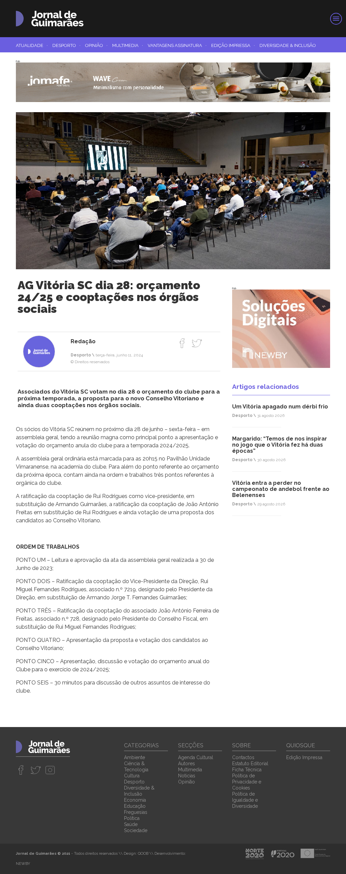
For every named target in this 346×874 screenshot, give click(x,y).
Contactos (243, 757)
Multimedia (127, 45)
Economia (135, 800)
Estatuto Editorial (250, 763)
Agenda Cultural (195, 757)
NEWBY (23, 863)
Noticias (186, 775)
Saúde (131, 824)
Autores (186, 763)
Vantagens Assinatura (177, 45)
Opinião (96, 45)
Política (132, 818)
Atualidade (32, 45)
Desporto (66, 45)
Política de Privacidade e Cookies (246, 782)
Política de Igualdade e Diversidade (245, 800)
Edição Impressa (233, 45)
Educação (135, 806)
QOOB (143, 853)
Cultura (132, 775)
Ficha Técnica (247, 769)
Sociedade (135, 830)
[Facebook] (182, 343)
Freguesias (135, 812)
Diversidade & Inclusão (288, 45)
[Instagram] (50, 770)
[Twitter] (197, 343)
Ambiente (134, 757)
